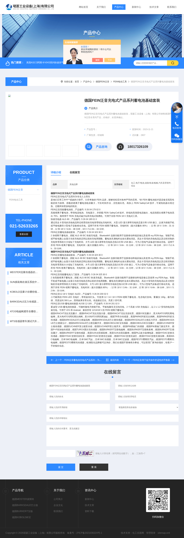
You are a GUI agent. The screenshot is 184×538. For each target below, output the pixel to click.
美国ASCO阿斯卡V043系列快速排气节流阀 (48, 62)
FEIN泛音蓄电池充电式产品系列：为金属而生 (86, 360)
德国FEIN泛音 (102, 81)
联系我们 (171, 7)
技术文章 (154, 7)
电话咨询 (176, 128)
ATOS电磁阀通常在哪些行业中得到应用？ (25, 311)
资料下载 (89, 511)
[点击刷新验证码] (85, 453)
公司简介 (58, 499)
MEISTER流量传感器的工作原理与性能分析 (25, 272)
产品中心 (118, 7)
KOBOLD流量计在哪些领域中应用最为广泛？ (25, 291)
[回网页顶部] (176, 117)
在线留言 (75, 172)
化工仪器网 (138, 533)
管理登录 (150, 533)
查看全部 (24, 234)
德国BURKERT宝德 (22, 511)
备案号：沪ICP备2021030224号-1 (84, 533)
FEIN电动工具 (120, 81)
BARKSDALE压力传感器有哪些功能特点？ (25, 301)
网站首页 (83, 7)
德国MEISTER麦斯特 (23, 499)
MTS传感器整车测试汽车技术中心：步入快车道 (25, 321)
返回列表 (114, 360)
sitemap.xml (164, 533)
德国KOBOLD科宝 (21, 517)
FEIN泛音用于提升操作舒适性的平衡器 (151, 360)
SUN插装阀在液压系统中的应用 (25, 282)
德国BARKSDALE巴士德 (25, 505)
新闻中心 (136, 7)
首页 (77, 81)
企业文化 (58, 505)
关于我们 (101, 7)
